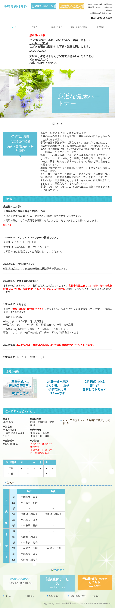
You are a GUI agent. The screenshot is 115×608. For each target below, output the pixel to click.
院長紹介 (35, 27)
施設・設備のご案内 (79, 27)
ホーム (13, 27)
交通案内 (100, 27)
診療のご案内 (57, 27)
